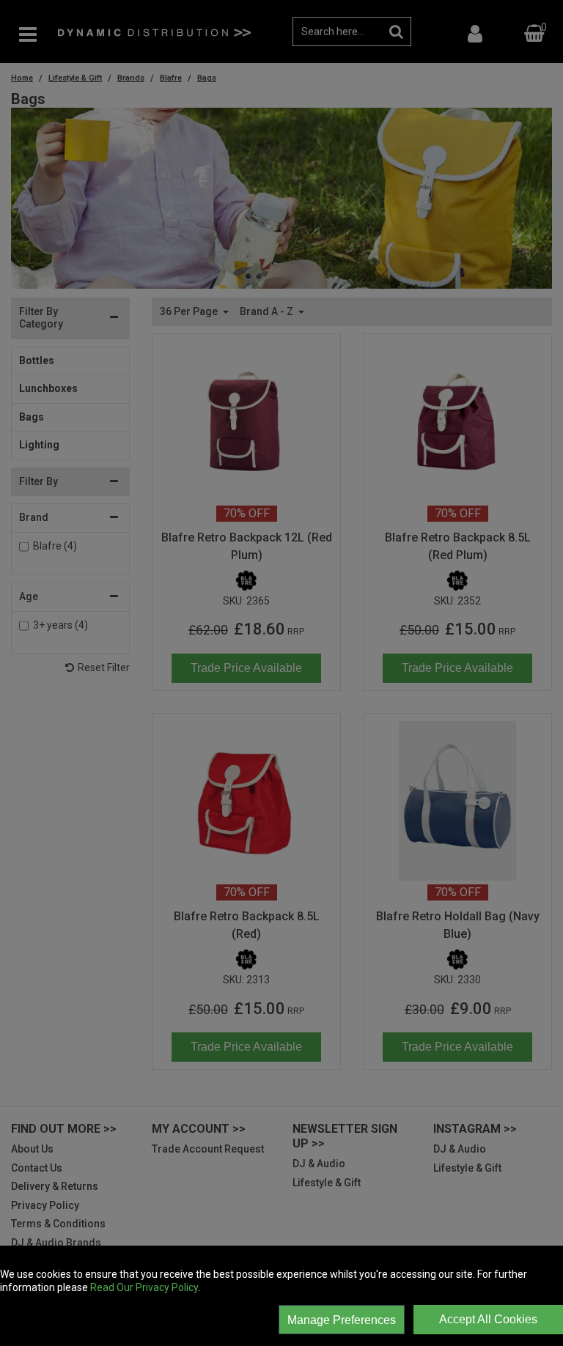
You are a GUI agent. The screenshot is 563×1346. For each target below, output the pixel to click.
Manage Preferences (341, 1320)
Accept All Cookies (488, 1319)
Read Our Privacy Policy (144, 1287)
